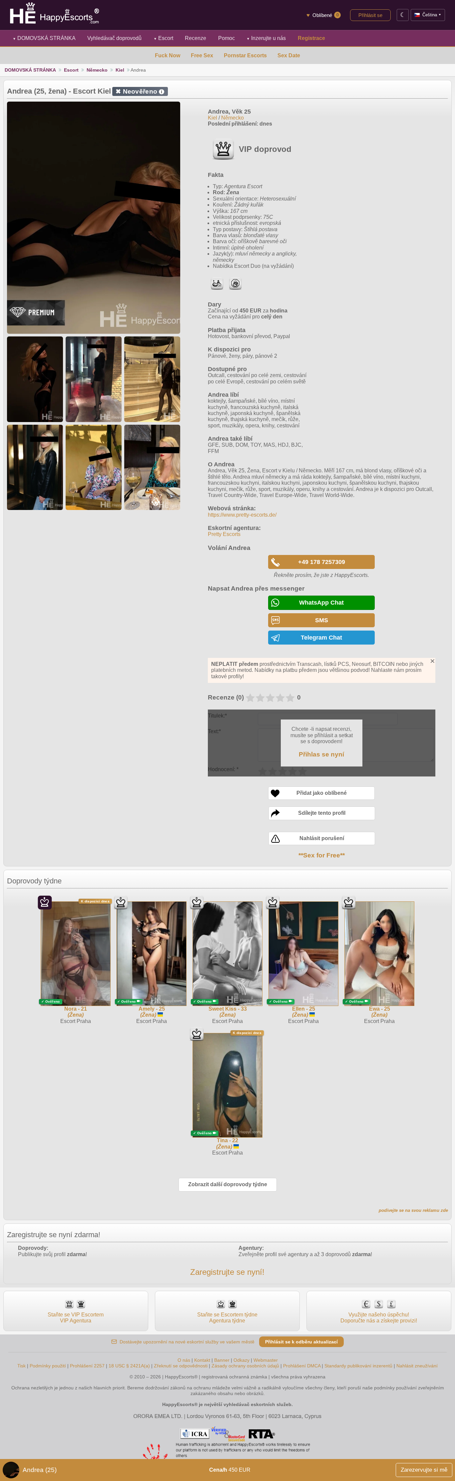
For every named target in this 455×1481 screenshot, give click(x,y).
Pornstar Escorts (245, 55)
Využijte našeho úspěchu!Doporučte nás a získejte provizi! (378, 1317)
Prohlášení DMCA (301, 1365)
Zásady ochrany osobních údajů (245, 1365)
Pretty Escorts (224, 534)
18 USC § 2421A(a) (129, 1365)
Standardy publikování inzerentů (358, 1365)
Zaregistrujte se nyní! (227, 1271)
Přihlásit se (370, 15)
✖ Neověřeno (139, 91)
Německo (97, 70)
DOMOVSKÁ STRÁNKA (44, 38)
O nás (184, 1360)
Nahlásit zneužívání (417, 1365)
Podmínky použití (48, 1365)
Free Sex (202, 55)
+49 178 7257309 (321, 562)
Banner (221, 1360)
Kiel (120, 70)
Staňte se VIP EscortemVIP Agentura (76, 1317)
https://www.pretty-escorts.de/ (242, 515)
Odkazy (241, 1360)
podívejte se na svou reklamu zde (413, 1210)
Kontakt (202, 1360)
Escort (163, 38)
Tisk (21, 1365)
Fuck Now (167, 55)
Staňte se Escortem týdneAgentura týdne (227, 1317)
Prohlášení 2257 (88, 1365)
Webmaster (265, 1360)
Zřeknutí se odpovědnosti (181, 1365)
